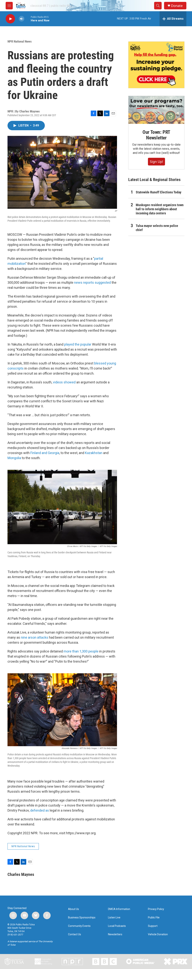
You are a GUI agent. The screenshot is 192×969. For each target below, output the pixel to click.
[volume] (21, 19)
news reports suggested (92, 282)
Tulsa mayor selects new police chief (157, 228)
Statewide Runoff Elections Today (158, 192)
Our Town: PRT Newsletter (156, 135)
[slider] (27, 19)
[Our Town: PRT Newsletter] (156, 110)
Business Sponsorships (81, 917)
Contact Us (74, 934)
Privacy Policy (156, 909)
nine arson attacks (34, 637)
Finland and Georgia (44, 453)
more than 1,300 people (81, 651)
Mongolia (14, 458)
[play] (10, 19)
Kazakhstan (93, 453)
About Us (73, 909)
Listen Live (114, 917)
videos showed (64, 382)
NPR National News (20, 41)
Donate (177, 6)
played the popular (77, 344)
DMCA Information (119, 909)
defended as (39, 810)
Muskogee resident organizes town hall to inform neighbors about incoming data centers (160, 209)
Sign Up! (156, 161)
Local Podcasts (117, 926)
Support (153, 926)
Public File (154, 917)
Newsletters (115, 934)
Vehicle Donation (158, 934)
